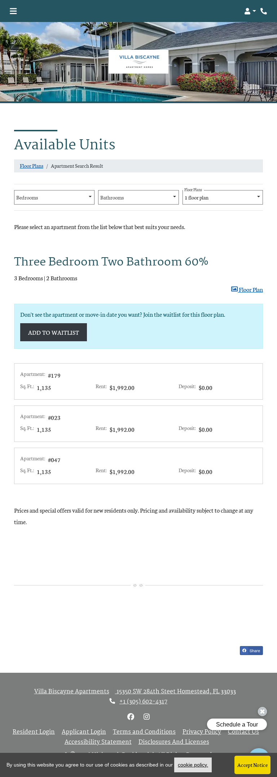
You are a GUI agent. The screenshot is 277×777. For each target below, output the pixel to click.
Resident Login (34, 732)
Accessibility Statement (98, 742)
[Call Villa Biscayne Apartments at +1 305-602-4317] (264, 11)
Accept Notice (252, 764)
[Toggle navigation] (13, 11)
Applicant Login (84, 732)
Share (254, 650)
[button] (250, 11)
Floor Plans (31, 165)
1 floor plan (197, 195)
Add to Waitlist (53, 332)
